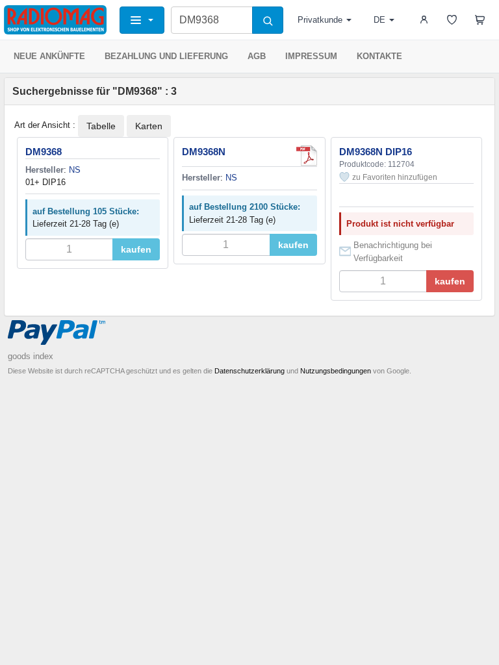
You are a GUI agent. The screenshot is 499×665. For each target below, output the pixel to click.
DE (379, 20)
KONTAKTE (379, 56)
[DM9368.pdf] (306, 155)
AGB (257, 56)
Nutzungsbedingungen (335, 371)
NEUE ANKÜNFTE (49, 56)
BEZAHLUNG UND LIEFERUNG (166, 56)
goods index (30, 356)
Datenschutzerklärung (249, 371)
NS (75, 170)
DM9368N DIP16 (375, 151)
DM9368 (43, 151)
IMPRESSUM (311, 56)
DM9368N (203, 151)
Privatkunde (320, 20)
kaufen (136, 249)
